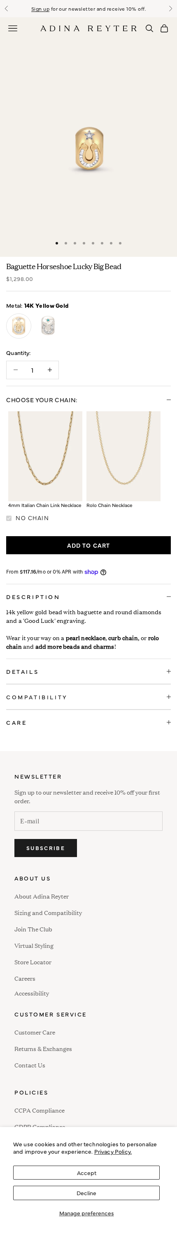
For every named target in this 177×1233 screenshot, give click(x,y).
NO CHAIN (32, 518)
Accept (86, 1172)
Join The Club (33, 928)
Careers (24, 978)
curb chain (123, 637)
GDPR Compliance (39, 1126)
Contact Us (29, 1064)
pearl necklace (85, 637)
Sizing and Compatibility (48, 912)
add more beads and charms (74, 646)
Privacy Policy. (113, 1151)
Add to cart (88, 545)
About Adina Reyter (41, 896)
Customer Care (34, 1032)
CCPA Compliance (39, 1110)
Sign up (40, 8)
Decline (86, 1193)
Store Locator (32, 961)
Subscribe (45, 847)
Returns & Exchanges (43, 1048)
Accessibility (31, 992)
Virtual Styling (34, 945)
